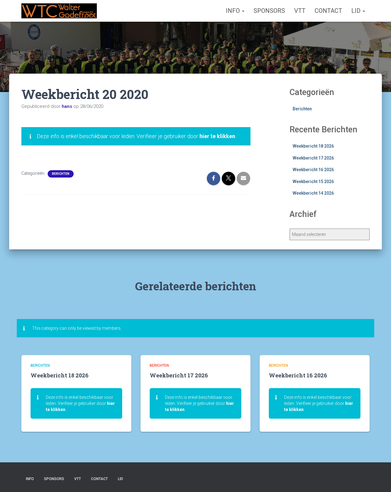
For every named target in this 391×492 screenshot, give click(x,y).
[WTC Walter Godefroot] (59, 11)
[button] (242, 10)
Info (233, 10)
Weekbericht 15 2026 (313, 181)
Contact (328, 10)
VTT (299, 10)
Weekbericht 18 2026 (313, 146)
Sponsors (269, 10)
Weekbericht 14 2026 (313, 193)
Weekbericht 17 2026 (313, 158)
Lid (356, 10)
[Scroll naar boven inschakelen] (379, 479)
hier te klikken (217, 136)
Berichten (60, 173)
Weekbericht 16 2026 (313, 169)
